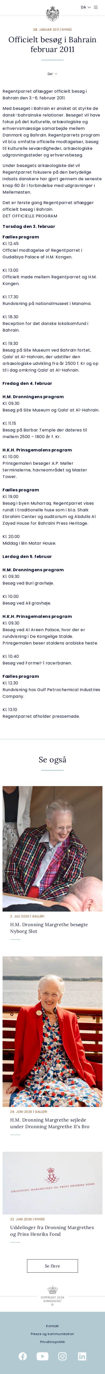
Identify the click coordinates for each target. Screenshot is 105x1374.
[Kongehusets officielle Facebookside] (23, 1357)
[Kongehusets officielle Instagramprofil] (62, 1357)
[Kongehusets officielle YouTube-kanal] (42, 1357)
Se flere (52, 1266)
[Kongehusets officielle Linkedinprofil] (82, 1357)
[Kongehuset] (52, 13)
